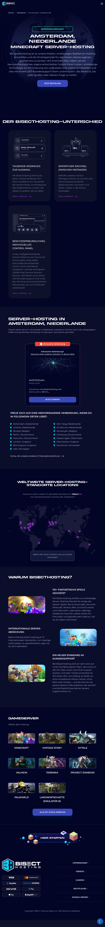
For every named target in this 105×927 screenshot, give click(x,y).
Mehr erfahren (19, 196)
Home (11, 13)
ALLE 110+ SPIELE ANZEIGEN (52, 812)
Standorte (21, 13)
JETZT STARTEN (52, 399)
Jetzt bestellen (52, 83)
